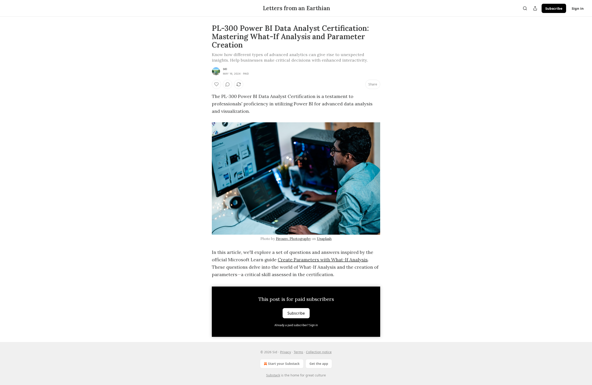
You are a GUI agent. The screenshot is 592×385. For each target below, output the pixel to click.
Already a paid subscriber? (296, 325)
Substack (273, 375)
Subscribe (553, 8)
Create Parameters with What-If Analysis (323, 259)
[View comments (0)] (227, 84)
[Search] (525, 8)
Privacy (285, 352)
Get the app (318, 363)
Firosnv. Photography (293, 239)
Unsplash (324, 239)
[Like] (216, 84)
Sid (225, 69)
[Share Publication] (535, 8)
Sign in (578, 8)
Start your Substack (284, 363)
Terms (298, 352)
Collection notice (319, 352)
